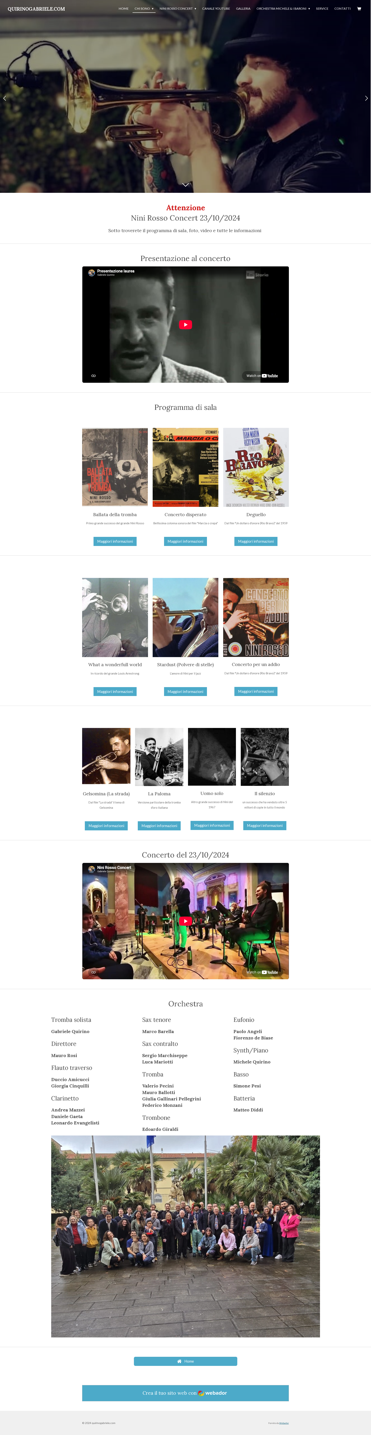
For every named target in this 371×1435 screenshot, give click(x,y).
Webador (284, 1423)
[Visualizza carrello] (359, 9)
